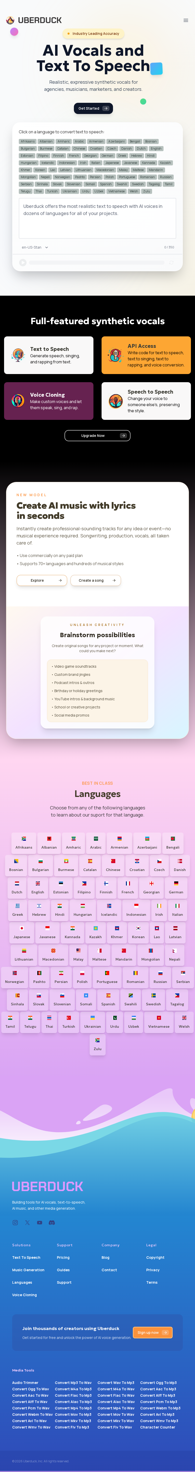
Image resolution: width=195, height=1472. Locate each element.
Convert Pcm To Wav (31, 1408)
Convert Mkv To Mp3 (73, 1420)
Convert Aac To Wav (30, 1395)
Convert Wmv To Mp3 (159, 1420)
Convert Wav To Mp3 (116, 1382)
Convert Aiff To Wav (29, 1401)
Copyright (155, 1257)
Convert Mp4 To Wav (116, 1408)
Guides (63, 1269)
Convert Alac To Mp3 (73, 1401)
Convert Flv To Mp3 (72, 1427)
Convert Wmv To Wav (31, 1427)
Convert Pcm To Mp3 (158, 1401)
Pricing (63, 1257)
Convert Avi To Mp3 (157, 1414)
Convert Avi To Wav (29, 1420)
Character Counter (157, 1427)
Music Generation (28, 1269)
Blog (105, 1257)
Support (64, 1282)
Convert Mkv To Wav (116, 1420)
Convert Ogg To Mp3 (158, 1382)
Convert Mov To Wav (116, 1414)
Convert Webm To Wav (32, 1414)
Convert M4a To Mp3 (73, 1389)
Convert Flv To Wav (115, 1427)
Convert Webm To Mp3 (160, 1408)
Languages (22, 1282)
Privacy (153, 1269)
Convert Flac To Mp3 (73, 1395)
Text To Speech (26, 1257)
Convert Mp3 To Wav (73, 1382)
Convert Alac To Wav (116, 1401)
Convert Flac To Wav (116, 1395)
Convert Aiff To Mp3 (157, 1395)
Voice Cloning (24, 1294)
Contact (109, 1269)
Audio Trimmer (25, 1382)
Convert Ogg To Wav (30, 1389)
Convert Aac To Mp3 (158, 1389)
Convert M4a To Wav (116, 1389)
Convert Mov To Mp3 (73, 1414)
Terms (151, 1282)
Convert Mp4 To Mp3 (73, 1408)
